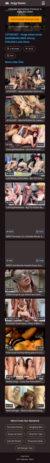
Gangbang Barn (36, 427)
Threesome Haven (35, 441)
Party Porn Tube (35, 434)
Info (11, 55)
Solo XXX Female (14, 441)
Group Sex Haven (15, 434)
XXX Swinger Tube (25, 448)
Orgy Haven (18, 3)
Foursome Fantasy (15, 427)
